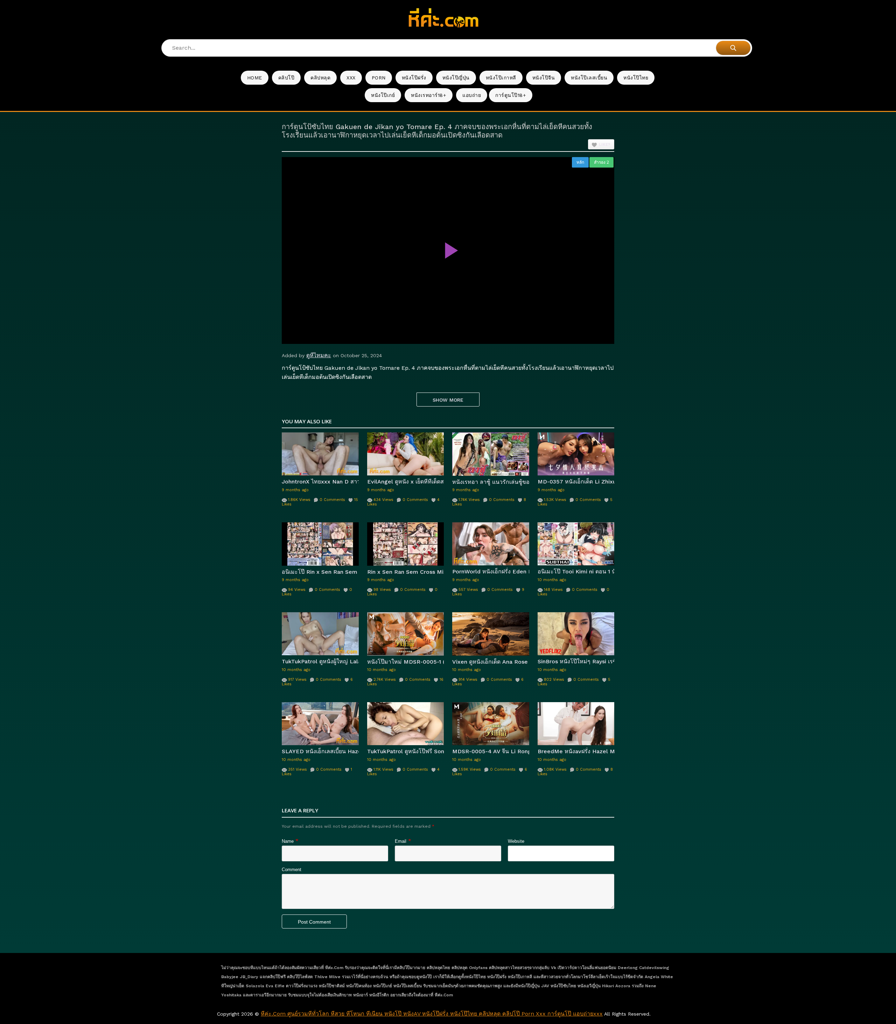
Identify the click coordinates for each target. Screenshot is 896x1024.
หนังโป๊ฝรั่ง (414, 77)
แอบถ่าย (471, 95)
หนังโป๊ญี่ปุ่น (456, 77)
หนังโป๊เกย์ (383, 95)
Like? (604, 144)
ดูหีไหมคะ (318, 355)
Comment (291, 869)
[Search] (733, 48)
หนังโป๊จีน (543, 77)
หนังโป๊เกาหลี (501, 77)
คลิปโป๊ (286, 77)
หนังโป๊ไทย (635, 77)
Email (400, 841)
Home (254, 77)
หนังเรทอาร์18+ (428, 95)
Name (288, 841)
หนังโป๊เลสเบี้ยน (589, 77)
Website (516, 841)
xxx (351, 77)
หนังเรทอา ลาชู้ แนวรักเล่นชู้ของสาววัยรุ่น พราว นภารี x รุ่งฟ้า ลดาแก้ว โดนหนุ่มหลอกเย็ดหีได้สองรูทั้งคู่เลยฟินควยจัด (490, 482)
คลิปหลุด (320, 77)
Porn (379, 77)
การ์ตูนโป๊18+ (510, 95)
